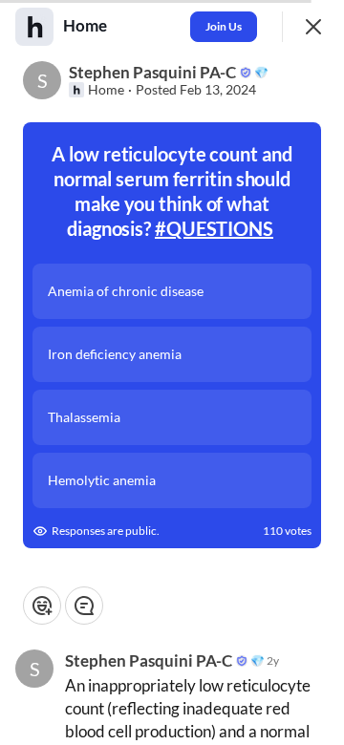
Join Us (223, 26)
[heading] (87, 25)
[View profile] (34, 27)
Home (106, 89)
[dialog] (172, 372)
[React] (42, 605)
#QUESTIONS (214, 228)
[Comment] (84, 605)
